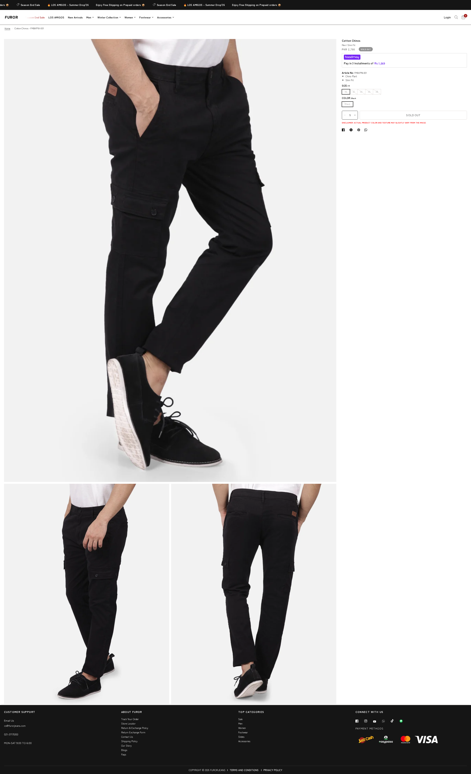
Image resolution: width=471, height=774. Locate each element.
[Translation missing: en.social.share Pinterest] (359, 130)
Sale (240, 719)
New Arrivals (75, 17)
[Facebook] (359, 721)
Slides (241, 737)
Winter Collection (108, 17)
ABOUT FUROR (131, 712)
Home (7, 28)
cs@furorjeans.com (15, 725)
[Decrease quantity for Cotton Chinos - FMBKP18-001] (345, 115)
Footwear (145, 17)
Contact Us (127, 737)
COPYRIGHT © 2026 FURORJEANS (207, 770)
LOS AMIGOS (56, 17)
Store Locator (128, 723)
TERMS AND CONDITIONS (244, 770)
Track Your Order (130, 719)
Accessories (164, 17)
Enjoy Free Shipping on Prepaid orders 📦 (105, 5)
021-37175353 (11, 734)
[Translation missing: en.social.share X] (352, 130)
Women (129, 17)
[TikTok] (395, 721)
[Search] (456, 17)
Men (88, 17)
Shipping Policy (129, 741)
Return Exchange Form (133, 732)
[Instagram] (368, 721)
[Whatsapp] (386, 721)
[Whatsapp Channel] (404, 721)
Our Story (126, 745)
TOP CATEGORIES (251, 712)
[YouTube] (377, 721)
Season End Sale (15, 5)
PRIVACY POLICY (272, 770)
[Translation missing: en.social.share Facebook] (344, 130)
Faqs (123, 754)
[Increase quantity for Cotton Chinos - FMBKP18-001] (355, 115)
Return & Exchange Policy (134, 728)
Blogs (124, 750)
